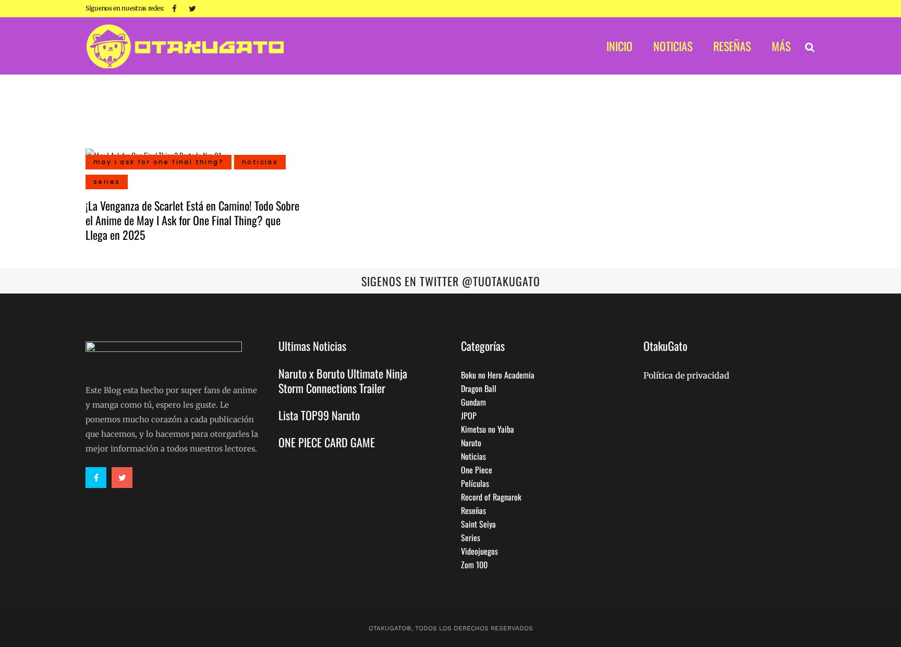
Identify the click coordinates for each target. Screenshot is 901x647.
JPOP (469, 415)
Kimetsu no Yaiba (487, 429)
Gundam (473, 402)
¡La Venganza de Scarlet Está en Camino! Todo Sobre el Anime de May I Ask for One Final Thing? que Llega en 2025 (192, 220)
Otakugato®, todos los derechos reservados (451, 628)
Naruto (471, 442)
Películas (475, 483)
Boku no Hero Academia (497, 375)
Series (470, 537)
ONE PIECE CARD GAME (326, 442)
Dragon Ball (478, 388)
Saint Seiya (478, 524)
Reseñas (473, 510)
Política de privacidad (686, 375)
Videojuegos (479, 551)
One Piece (476, 469)
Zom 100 (474, 564)
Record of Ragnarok (491, 497)
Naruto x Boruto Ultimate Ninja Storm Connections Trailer (342, 380)
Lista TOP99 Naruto (319, 415)
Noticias (473, 456)
